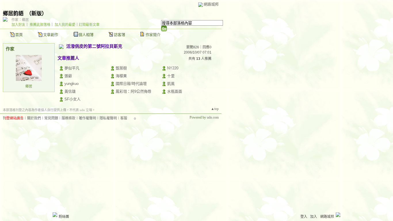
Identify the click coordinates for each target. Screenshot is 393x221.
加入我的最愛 (65, 25)
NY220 (172, 68)
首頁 (19, 35)
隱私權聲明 (108, 118)
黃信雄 (70, 91)
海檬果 (121, 76)
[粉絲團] (55, 214)
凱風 (171, 83)
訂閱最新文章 (89, 25)
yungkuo (71, 83)
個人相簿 (86, 35)
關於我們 (34, 118)
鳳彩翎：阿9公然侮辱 (133, 91)
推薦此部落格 (40, 25)
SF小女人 (72, 99)
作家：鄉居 (20, 20)
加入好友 (18, 25)
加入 (313, 217)
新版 (36, 13)
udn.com (213, 117)
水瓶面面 (174, 91)
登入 (303, 217)
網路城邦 (211, 4)
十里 (171, 76)
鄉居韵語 (13, 13)
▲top (215, 109)
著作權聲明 (87, 118)
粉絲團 (64, 217)
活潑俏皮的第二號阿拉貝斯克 (94, 46)
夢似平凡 (71, 68)
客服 (123, 118)
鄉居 (28, 86)
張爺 (68, 76)
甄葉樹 (121, 68)
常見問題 (51, 118)
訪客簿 (119, 35)
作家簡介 (153, 35)
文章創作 (50, 35)
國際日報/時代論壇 (131, 83)
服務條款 (68, 118)
